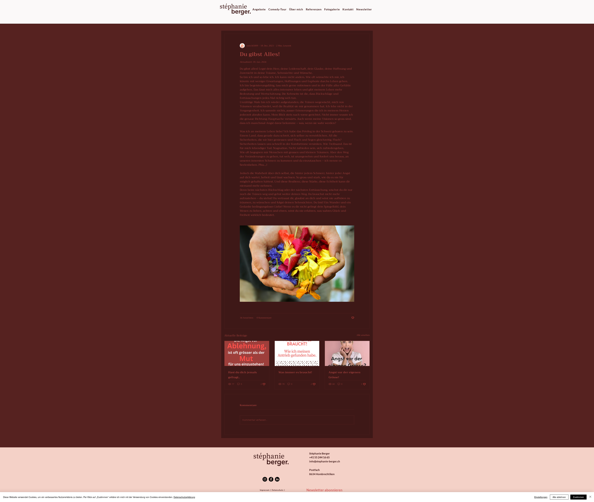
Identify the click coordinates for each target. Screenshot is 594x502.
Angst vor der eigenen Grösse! (344, 375)
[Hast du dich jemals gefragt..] (246, 353)
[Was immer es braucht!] (297, 353)
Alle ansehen (363, 335)
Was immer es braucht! (295, 372)
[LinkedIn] (277, 479)
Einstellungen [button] (540, 497)
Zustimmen (578, 497)
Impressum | (266, 490)
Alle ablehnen (559, 497)
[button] (259, 9)
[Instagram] (265, 479)
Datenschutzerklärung (184, 497)
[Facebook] (271, 479)
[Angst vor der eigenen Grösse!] (347, 353)
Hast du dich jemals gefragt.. (242, 375)
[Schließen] (590, 497)
